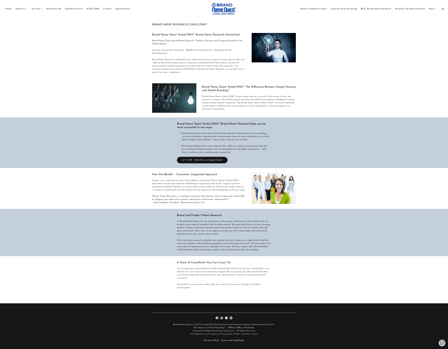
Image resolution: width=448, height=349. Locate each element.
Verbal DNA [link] (93, 9)
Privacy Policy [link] (211, 340)
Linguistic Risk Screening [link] (343, 9)
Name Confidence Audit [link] (313, 9)
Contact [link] (107, 9)
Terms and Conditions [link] (232, 340)
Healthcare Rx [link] (53, 9)
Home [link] (9, 9)
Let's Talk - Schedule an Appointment (202, 160)
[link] (224, 9)
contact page (183, 287)
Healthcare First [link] (73, 9)
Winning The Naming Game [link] (410, 9)
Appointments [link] (122, 9)
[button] (22, 8)
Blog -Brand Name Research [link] (376, 9)
